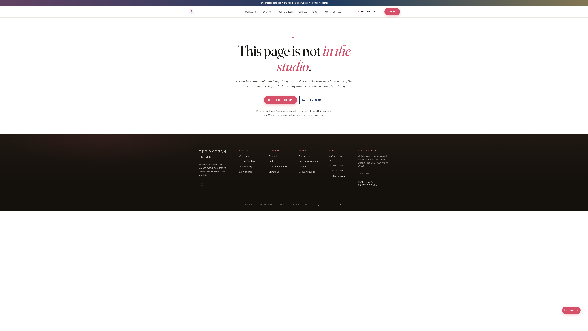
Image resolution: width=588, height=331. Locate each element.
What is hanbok (247, 161)
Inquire (392, 11)
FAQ (326, 12)
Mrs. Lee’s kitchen (308, 161)
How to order (246, 171)
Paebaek (273, 156)
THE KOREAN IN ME (213, 154)
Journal (302, 12)
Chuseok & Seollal (278, 166)
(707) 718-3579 (336, 170)
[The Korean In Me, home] (214, 11)
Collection (251, 12)
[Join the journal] (388, 173)
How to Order (285, 12)
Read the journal (312, 100)
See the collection (280, 100)
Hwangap (274, 171)
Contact (338, 12)
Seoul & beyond (307, 171)
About (315, 12)
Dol (271, 161)
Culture (303, 166)
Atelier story (245, 166)
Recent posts (305, 156)
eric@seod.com (272, 115)
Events (267, 12)
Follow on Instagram (368, 183)
